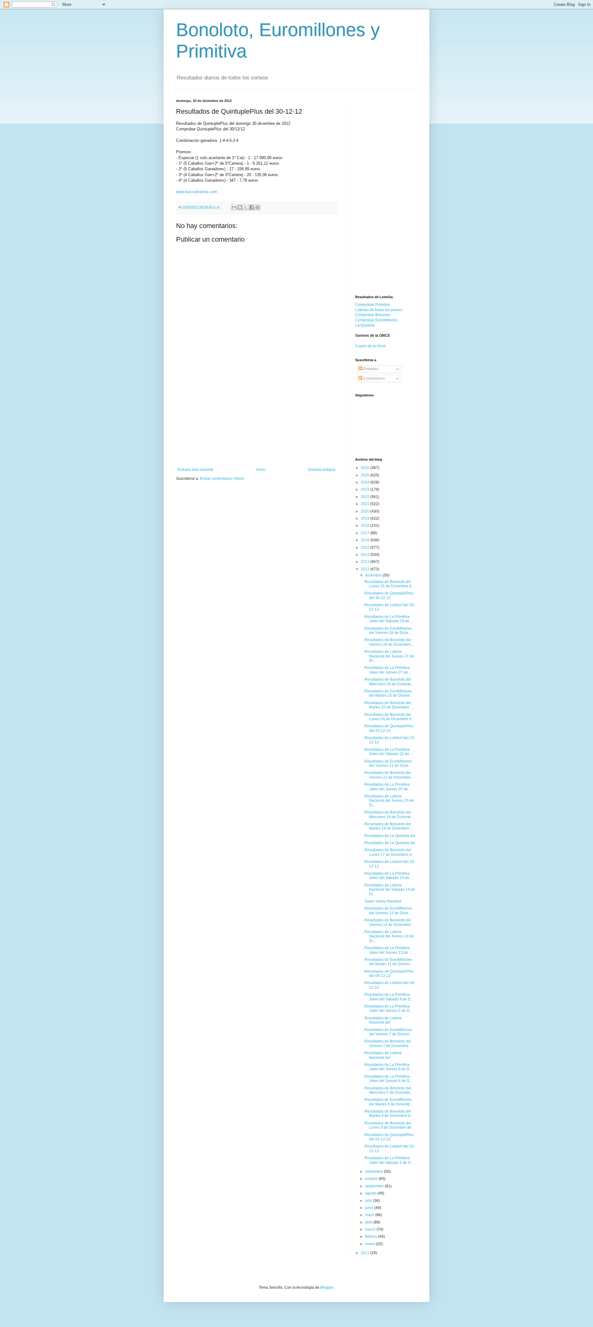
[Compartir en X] (246, 207)
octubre (372, 1179)
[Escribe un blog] (240, 207)
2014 (365, 554)
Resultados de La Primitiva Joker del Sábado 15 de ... (388, 875)
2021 (365, 504)
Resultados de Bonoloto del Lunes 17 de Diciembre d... (389, 852)
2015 (365, 547)
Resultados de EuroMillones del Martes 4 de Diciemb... (388, 1101)
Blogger (326, 1287)
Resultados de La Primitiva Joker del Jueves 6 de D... (388, 1008)
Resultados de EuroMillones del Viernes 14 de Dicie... (388, 910)
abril (369, 1222)
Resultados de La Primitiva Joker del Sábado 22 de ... (388, 751)
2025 (365, 475)
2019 (365, 518)
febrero (371, 1236)
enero (370, 1244)
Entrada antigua (321, 469)
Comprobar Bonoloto (372, 315)
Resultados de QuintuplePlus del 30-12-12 (389, 595)
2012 (365, 569)
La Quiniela (365, 325)
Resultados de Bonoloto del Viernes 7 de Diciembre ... (388, 1043)
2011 (365, 1253)
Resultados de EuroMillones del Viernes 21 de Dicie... (388, 763)
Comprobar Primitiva (372, 304)
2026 (365, 468)
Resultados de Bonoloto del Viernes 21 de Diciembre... (389, 775)
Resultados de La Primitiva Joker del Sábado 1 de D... (389, 1160)
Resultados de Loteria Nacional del (383, 1020)
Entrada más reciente (195, 469)
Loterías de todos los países (378, 310)
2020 (365, 511)
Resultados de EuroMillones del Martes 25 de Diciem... (388, 693)
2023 (365, 489)
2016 (365, 540)
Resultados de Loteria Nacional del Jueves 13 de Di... (389, 936)
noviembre (374, 1171)
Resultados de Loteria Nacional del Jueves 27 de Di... (389, 656)
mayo (370, 1215)
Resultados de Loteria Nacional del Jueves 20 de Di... (389, 800)
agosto (371, 1193)
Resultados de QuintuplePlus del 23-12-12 (389, 728)
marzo (370, 1229)
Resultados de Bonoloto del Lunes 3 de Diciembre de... (389, 1125)
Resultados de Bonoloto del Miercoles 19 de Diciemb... (389, 814)
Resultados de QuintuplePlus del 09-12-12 (389, 973)
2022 (365, 497)
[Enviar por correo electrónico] (234, 207)
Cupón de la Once (370, 346)
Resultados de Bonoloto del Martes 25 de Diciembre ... (388, 705)
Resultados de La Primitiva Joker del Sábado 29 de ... (388, 619)
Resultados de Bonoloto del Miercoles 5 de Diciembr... (388, 1090)
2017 (365, 533)
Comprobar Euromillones (376, 320)
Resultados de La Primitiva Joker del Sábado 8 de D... (389, 996)
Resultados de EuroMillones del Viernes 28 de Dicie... (388, 630)
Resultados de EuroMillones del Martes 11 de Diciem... (388, 961)
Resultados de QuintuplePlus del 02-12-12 (389, 1137)
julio (369, 1200)
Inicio (260, 469)
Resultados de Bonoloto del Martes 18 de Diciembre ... (388, 826)
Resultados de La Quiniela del (389, 836)
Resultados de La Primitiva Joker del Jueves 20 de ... (388, 786)
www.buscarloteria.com (196, 191)
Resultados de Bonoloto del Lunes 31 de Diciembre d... (389, 584)
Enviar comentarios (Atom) (222, 478)
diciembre (374, 575)
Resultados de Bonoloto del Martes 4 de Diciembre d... (388, 1113)
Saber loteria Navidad (382, 901)
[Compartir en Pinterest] (257, 207)
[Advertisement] (256, 421)
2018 (365, 525)
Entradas (370, 369)
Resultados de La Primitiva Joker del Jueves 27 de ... (388, 670)
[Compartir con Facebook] (252, 207)
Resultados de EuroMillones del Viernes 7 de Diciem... (388, 1032)
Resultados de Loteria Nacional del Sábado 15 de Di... (389, 889)
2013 (365, 562)
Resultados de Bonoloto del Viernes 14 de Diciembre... (389, 922)
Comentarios (373, 378)
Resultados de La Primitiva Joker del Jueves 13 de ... (388, 950)
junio (369, 1208)
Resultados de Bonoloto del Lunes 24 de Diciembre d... (389, 716)
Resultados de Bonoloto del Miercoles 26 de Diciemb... (389, 681)
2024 (365, 482)
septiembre (375, 1186)
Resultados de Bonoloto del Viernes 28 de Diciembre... (389, 642)
